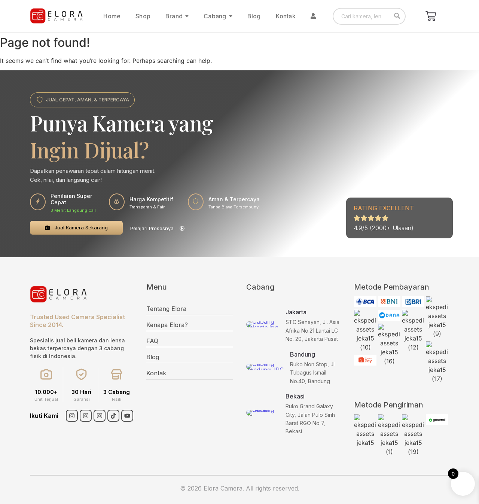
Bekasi (295, 396)
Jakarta (296, 312)
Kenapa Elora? (167, 325)
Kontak (156, 373)
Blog (152, 357)
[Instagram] (72, 416)
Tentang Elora (166, 308)
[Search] (397, 16)
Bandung (302, 354)
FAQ (152, 341)
